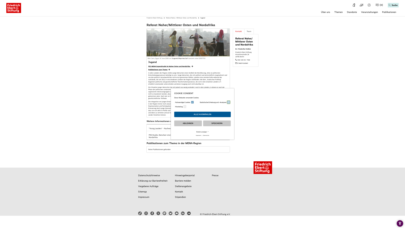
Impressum (198, 135)
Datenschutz (206, 135)
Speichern (217, 123)
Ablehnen (188, 123)
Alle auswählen (202, 114)
